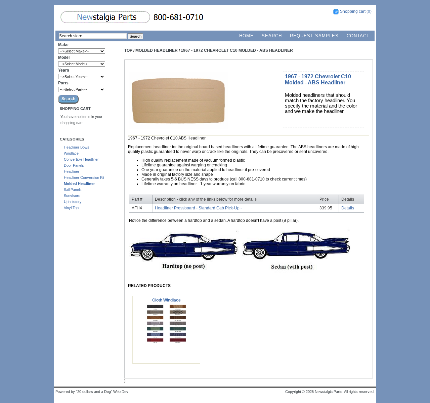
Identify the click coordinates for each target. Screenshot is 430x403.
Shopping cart (353, 11)
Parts (63, 83)
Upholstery (73, 202)
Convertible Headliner (81, 159)
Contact (358, 35)
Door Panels (74, 165)
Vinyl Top (71, 208)
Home (246, 35)
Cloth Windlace (166, 300)
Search (272, 35)
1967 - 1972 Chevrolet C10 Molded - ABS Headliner (237, 50)
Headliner (71, 171)
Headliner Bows (76, 147)
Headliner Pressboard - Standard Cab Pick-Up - (198, 208)
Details (347, 208)
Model (64, 57)
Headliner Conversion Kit (84, 177)
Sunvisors (72, 196)
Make (63, 44)
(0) (369, 11)
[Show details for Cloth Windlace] (166, 342)
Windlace (71, 153)
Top (128, 50)
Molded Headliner (79, 184)
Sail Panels (73, 190)
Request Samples (314, 35)
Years (63, 70)
